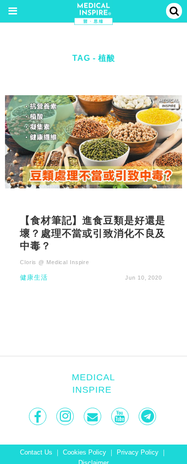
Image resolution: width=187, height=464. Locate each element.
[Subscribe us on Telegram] (148, 416)
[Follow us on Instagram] (66, 416)
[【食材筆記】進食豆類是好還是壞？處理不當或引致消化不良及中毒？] (93, 141)
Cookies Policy (84, 452)
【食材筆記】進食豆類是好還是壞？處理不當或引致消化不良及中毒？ (93, 233)
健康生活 (34, 278)
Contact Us (36, 452)
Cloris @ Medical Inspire (54, 262)
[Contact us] (93, 416)
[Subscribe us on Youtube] (121, 416)
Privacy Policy (138, 452)
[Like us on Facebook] (38, 416)
